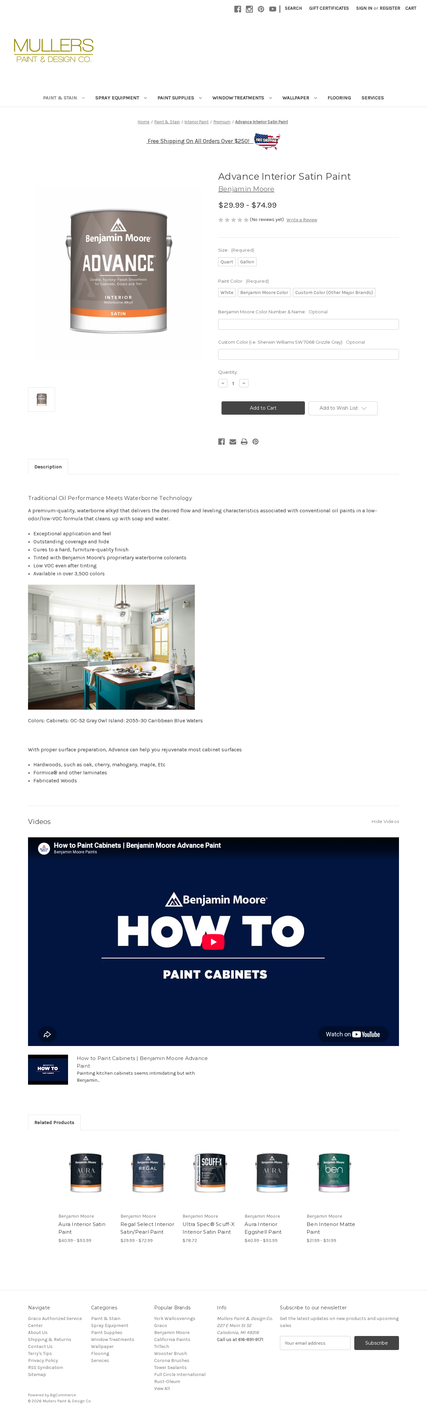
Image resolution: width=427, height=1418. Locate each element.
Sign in (364, 8)
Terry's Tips (40, 1353)
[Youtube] (272, 9)
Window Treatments (239, 98)
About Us (38, 1332)
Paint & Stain (60, 98)
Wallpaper (297, 98)
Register (390, 8)
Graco (160, 1325)
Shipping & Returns (49, 1339)
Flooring (339, 98)
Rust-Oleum (167, 1381)
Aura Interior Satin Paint (81, 1228)
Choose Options (86, 1179)
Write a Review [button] (302, 220)
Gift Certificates (329, 8)
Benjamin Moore (171, 1332)
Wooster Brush (170, 1353)
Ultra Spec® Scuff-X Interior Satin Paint (208, 1228)
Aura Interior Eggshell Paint (263, 1228)
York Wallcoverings (174, 1318)
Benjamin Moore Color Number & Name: (273, 311)
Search (293, 8)
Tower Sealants (170, 1367)
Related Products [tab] (54, 1122)
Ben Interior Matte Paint (331, 1228)
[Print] (244, 441)
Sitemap (37, 1374)
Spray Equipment (117, 98)
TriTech (161, 1346)
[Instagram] (249, 9)
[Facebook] (237, 9)
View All (162, 1388)
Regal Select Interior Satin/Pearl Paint (147, 1228)
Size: (236, 250)
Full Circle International (179, 1374)
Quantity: (228, 372)
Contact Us (40, 1346)
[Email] (233, 441)
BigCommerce (63, 1395)
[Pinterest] (261, 9)
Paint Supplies (176, 98)
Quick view (80, 1167)
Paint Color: (243, 281)
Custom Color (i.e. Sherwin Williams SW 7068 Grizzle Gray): (291, 342)
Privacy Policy (43, 1360)
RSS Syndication (45, 1367)
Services (373, 98)
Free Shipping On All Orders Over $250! (201, 141)
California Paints (172, 1339)
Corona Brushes (171, 1360)
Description (48, 467)
